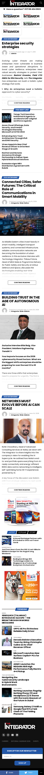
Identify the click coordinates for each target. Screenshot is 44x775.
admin (13, 53)
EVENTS (35, 741)
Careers (5, 741)
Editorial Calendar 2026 (20, 741)
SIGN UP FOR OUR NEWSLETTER (22, 751)
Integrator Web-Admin (20, 311)
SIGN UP (22, 763)
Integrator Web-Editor (20, 203)
